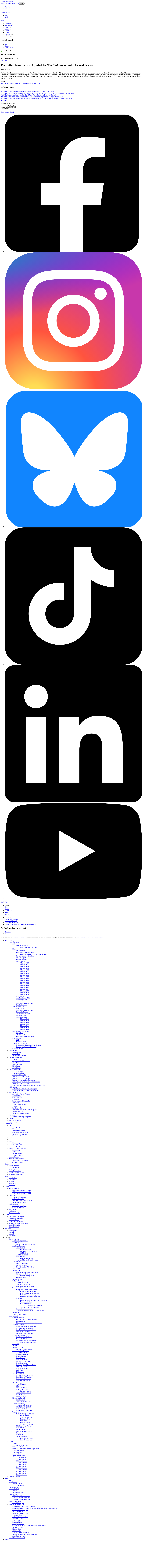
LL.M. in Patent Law (18, 1034)
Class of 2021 (24, 972)
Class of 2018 (24, 977)
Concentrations (13, 1092)
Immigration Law (17, 1108)
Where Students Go (22, 1012)
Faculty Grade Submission (24, 1328)
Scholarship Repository (16, 1174)
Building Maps (20, 1396)
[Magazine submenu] (12, 34)
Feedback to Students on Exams (26, 1330)
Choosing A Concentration (28, 1251)
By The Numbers (14, 1157)
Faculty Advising (25, 1249)
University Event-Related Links (26, 1365)
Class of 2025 (24, 965)
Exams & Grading (18, 1324)
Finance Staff (20, 1400)
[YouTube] (73, 899)
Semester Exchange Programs (21, 1117)
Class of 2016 (24, 980)
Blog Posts (19, 1033)
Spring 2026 (12, 1232)
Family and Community (16, 1221)
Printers (18, 1433)
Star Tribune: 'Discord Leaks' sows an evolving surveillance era (20, 83)
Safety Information (22, 1389)
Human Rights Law (18, 1106)
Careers (7, 30)
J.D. (13, 944)
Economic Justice (14, 1220)
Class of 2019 (24, 975)
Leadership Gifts (17, 1518)
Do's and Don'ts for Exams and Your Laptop (33, 1300)
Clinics (7, 32)
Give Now (12, 1480)
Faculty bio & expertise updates (26, 1340)
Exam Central (20, 1256)
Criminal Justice (17, 1099)
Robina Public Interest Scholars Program (24, 1089)
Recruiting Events (21, 999)
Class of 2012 (24, 987)
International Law (17, 1111)
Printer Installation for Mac (28, 1291)
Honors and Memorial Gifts (20, 1532)
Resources (19, 1435)
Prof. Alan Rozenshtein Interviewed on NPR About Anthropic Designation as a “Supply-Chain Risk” (32, 97)
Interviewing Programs (19, 1206)
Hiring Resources (21, 1408)
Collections (12, 1183)
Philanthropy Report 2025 (17, 1504)
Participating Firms (18, 1492)
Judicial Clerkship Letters (24, 1349)
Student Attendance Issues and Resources (29, 1323)
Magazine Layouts (22, 1366)
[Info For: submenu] (11, 36)
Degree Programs (14, 942)
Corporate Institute (18, 1073)
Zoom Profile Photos (26, 1438)
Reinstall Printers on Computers (30, 1296)
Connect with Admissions (20, 1132)
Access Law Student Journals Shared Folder (29, 1310)
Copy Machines (21, 1384)
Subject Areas (16, 1052)
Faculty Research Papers (16, 1172)
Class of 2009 (24, 992)
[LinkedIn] (73, 802)
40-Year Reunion (21, 1469)
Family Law (16, 1103)
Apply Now (4, 902)
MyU (6, 9)
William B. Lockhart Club (20, 1517)
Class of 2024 (24, 966)
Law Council (16, 1269)
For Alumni (12, 1209)
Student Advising (17, 1347)
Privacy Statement (81, 937)
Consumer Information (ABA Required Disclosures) (21, 924)
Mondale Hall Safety (11, 921)
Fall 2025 (11, 1234)
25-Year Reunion (21, 1464)
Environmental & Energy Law (21, 1101)
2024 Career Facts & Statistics (21, 1192)
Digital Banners (21, 1356)
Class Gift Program (18, 1503)
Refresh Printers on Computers (29, 1295)
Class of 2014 (24, 984)
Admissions (8, 25)
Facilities (15, 1382)
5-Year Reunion (21, 1457)
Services (11, 1181)
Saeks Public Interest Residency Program (25, 1090)
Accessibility (16, 1344)
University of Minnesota (19, 937)
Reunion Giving (13, 1487)
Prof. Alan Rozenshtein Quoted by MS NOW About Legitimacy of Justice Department (27, 91)
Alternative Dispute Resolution (21, 1094)
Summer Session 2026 (19, 1055)
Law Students (13, 1178)
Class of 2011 (24, 989)
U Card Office (20, 1394)
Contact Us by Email (7, 112)
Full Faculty (16, 1167)
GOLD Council (17, 1452)
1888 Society (20, 1485)
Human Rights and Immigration (18, 1223)
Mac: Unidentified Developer (33, 1305)
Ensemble (15, 1062)
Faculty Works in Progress (24, 1375)
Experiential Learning (15, 1057)
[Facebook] (73, 251)
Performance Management (24, 1410)
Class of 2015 (24, 982)
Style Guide (20, 1372)
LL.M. (14, 949)
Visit (13, 1129)
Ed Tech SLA (20, 1429)
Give (6, 15)
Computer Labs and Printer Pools (26, 1290)
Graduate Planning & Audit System (27, 1260)
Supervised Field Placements (21, 1061)
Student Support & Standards (25, 1286)
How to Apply (20, 996)
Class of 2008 (24, 994)
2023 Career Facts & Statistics (21, 1193)
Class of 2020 (24, 973)
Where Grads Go (14, 1188)
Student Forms (16, 1312)
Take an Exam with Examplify (29, 1307)
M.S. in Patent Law (18, 1006)
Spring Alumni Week (18, 1455)
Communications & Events (20, 1351)
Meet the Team (20, 951)
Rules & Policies (17, 1281)
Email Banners (20, 1358)
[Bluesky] (73, 526)
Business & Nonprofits (16, 1218)
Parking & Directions (11, 919)
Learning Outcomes (22, 945)
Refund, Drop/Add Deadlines (25, 1244)
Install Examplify (25, 1303)
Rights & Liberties (14, 1225)
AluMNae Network (18, 1450)
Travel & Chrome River (23, 1401)
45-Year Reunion (21, 1471)
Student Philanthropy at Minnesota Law (24, 1534)
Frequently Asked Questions (25, 956)
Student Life (16, 1270)
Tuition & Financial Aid (19, 1134)
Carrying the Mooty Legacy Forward (23, 1506)
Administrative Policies (23, 1284)
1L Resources (20, 1248)
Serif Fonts (19, 1370)
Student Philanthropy (15, 1501)
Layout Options (25, 1422)
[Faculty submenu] (10, 27)
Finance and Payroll (18, 1398)
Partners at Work (17, 1527)
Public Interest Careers (19, 1202)
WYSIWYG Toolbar (26, 1424)
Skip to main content (7, 1)
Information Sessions (18, 1131)
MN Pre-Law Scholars (15, 1162)
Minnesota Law (5, 12)
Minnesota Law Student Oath (29, 947)
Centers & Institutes (15, 1069)
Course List (16, 1054)
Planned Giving (17, 1483)
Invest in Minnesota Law (20, 1513)
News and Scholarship (19, 1335)
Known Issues (24, 1415)
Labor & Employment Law (20, 1113)
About (7, 912)
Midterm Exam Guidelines (24, 1333)
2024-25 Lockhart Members (21, 1497)
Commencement (21, 1277)
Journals (11, 1118)
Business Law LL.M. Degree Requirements (33, 954)
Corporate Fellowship (19, 1197)
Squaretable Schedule (23, 1380)
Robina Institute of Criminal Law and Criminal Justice (29, 1085)
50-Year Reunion (21, 1473)
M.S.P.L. (11, 1139)
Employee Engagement (23, 1407)
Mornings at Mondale (23, 1445)
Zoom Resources (21, 1436)
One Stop (8, 7)
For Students (12, 1211)
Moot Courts (16, 1066)
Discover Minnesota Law (16, 1158)
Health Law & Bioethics (19, 1104)
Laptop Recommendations (24, 1309)
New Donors (16, 1520)
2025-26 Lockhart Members (21, 1499)
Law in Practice (17, 1064)
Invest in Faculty (17, 1511)
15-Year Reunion (21, 1461)
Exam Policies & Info (26, 1258)
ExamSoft (19, 1298)
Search (22, 3)
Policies (14, 1345)
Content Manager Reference (25, 1414)
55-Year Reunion (21, 1475)
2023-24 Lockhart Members (21, 1496)
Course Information (18, 1317)
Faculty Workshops (18, 1373)
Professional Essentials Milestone (22, 1200)
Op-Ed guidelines (21, 1338)
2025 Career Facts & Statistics (21, 1190)
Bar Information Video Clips (25, 1267)
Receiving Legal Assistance (17, 1216)
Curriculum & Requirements (25, 952)
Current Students (21, 959)
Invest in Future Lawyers (20, 1510)
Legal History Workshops (24, 1377)
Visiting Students (17, 1155)
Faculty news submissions (24, 1337)
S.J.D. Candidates (21, 1005)
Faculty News (9, 47)
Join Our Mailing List (23, 998)
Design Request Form (23, 1354)
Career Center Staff (14, 1213)
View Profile (5, 60)
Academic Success (22, 1255)
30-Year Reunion (21, 1466)
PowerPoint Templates (23, 1368)
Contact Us (8, 910)
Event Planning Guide (27, 1276)
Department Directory (11, 922)
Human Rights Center (19, 1075)
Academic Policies (22, 1283)
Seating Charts (20, 1321)
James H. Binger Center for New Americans (26, 1082)
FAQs (18, 1040)
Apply (7, 17)
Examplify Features (26, 1302)
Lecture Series (13, 1122)
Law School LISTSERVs (24, 1431)
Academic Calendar (15, 1120)
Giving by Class (17, 1515)
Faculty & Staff (13, 1316)
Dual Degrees (16, 1038)
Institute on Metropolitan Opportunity (23, 1080)
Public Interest (13, 1087)
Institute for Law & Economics (21, 1076)
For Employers (13, 1204)
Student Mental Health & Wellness (27, 1272)
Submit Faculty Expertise (28, 1342)
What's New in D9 (26, 1417)
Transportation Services (23, 1393)
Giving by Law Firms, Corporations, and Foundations (29, 1525)
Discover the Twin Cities (20, 1160)
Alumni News (16, 1454)
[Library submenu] (10, 29)
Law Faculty (12, 1179)
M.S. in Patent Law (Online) (21, 1031)
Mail (17, 1386)
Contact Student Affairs (19, 1314)
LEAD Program (21, 958)
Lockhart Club (13, 1494)
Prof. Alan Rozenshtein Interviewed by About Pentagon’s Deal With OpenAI (28, 95)
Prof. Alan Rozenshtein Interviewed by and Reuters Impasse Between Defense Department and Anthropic (37, 93)
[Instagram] (73, 389)
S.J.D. (14, 1001)
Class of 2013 (24, 985)
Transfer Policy (17, 1153)
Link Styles (23, 1421)
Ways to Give (13, 1482)
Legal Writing (16, 1068)
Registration (16, 1242)
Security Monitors (25, 1391)
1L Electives (24, 1253)
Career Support (21, 1041)
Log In (7, 914)
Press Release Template (23, 1361)
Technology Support (18, 1288)
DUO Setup (20, 1428)
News (6, 907)
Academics (8, 23)
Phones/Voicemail (21, 1387)
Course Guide (13, 1050)
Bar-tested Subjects (22, 1265)
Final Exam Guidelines (23, 1331)
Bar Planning (16, 1262)
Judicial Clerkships (18, 1199)
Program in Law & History (20, 1083)
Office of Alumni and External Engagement (25, 1448)
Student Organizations (23, 1274)
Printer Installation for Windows (30, 1293)
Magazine (8, 34)
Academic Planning (18, 1246)
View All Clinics (14, 1227)
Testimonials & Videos (23, 1013)
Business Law (16, 1096)
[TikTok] (73, 664)
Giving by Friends (18, 1524)
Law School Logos (22, 1359)
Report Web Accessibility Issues (95, 937)
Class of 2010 (24, 991)
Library (7, 29)
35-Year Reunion (21, 1468)
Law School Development (17, 1538)
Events (7, 909)
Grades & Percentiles (18, 1207)
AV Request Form (22, 1352)
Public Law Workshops (23, 1379)
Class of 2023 (24, 968)
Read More (4, 100)
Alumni (11, 1442)
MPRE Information (22, 1263)
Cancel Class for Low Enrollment (26, 1319)
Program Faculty (21, 1015)
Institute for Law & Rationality (21, 1078)
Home (6, 44)
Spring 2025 (12, 1235)
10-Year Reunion (21, 1459)
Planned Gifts (16, 1529)
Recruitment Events (18, 1136)
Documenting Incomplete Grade (26, 1326)
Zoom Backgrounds (26, 1440)
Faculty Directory (14, 1165)
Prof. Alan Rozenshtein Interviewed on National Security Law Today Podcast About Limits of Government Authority (37, 98)
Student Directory (17, 1279)
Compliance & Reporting (24, 1405)
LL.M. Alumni (20, 961)
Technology (16, 1412)
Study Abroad (13, 1115)
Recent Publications (15, 1171)
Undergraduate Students (19, 1043)
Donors (14, 1490)
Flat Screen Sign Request (24, 1426)
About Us (12, 1185)
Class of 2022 (24, 970)
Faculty (7, 27)
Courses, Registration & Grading (26, 1047)
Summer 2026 (13, 1230)
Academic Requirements (20, 1241)
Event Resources (21, 1363)
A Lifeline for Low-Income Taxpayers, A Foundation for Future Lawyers (34, 1508)
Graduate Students (18, 1048)
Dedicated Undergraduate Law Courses (28, 1045)
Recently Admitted (14, 1476)
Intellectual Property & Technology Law (24, 1110)
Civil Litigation (17, 1097)
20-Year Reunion (21, 1462)
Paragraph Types (25, 1419)
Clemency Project (17, 1071)
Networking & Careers (19, 1447)
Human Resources (18, 1403)
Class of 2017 (24, 978)
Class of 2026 (24, 963)
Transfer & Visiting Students (17, 1148)
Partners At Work (14, 1489)
